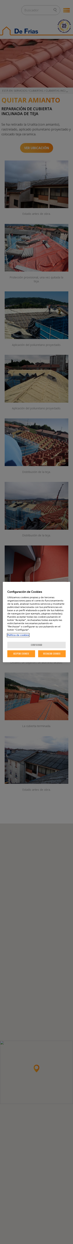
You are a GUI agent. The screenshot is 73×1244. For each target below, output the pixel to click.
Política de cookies (18, 635)
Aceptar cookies (21, 653)
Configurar (36, 644)
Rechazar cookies (51, 653)
